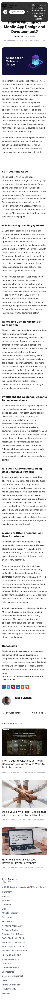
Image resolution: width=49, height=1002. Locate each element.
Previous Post (14, 712)
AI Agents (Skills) (10, 930)
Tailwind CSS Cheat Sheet (14, 950)
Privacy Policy (9, 989)
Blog (4, 908)
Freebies (6, 900)
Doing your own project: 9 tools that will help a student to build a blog (24, 813)
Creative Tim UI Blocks (13, 934)
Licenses (6, 993)
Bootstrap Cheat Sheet (13, 946)
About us (6, 896)
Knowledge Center (11, 959)
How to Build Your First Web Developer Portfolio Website (19, 861)
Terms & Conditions (11, 984)
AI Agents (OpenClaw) (12, 926)
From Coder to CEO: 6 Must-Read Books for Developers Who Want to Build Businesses (23, 764)
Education (19, 36)
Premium (6, 904)
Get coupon (7, 917)
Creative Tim (14, 887)
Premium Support (10, 967)
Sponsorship (8, 971)
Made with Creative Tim (13, 942)
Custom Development (12, 976)
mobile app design (22, 676)
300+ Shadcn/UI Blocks (13, 938)
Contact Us (7, 963)
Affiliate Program (10, 913)
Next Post (37, 712)
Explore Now (16, 12)
